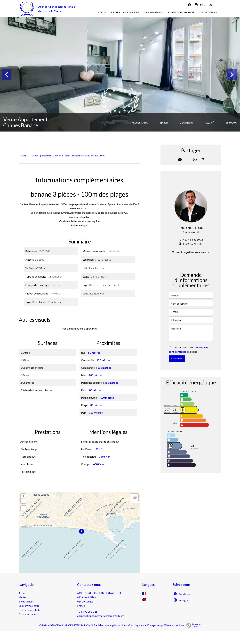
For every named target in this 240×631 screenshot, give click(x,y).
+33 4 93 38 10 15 (193, 239)
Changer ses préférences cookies (165, 625)
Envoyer (177, 359)
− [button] (23, 501)
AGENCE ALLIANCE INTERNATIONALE (100, 592)
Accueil (22, 155)
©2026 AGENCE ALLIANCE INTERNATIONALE (67, 625)
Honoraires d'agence (132, 625)
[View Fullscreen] (23, 508)
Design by (196, 625)
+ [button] (23, 496)
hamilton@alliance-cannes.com (193, 252)
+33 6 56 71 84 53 (193, 243)
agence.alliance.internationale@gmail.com (100, 615)
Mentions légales (107, 625)
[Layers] (134, 497)
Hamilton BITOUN (190, 228)
